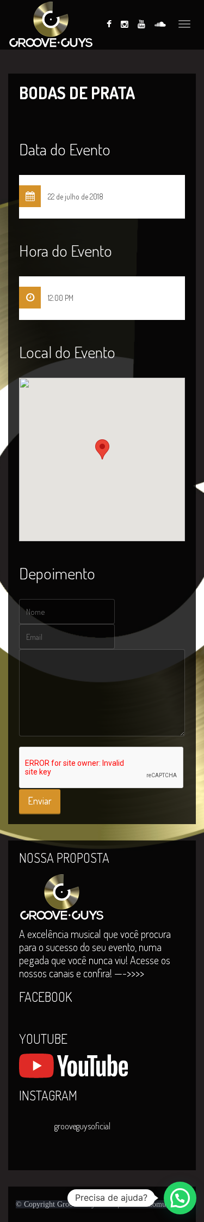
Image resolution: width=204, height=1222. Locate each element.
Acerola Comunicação (155, 1204)
